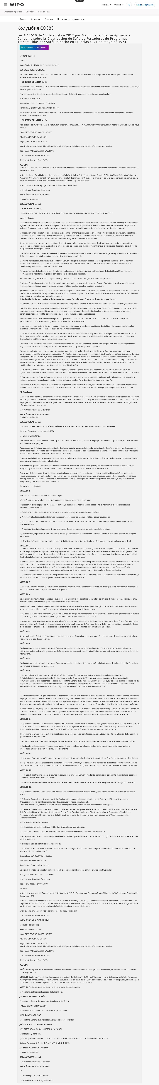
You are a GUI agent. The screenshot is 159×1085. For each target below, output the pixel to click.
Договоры (35, 19)
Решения (49, 19)
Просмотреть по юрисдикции (70, 19)
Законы (23, 19)
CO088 (47, 28)
